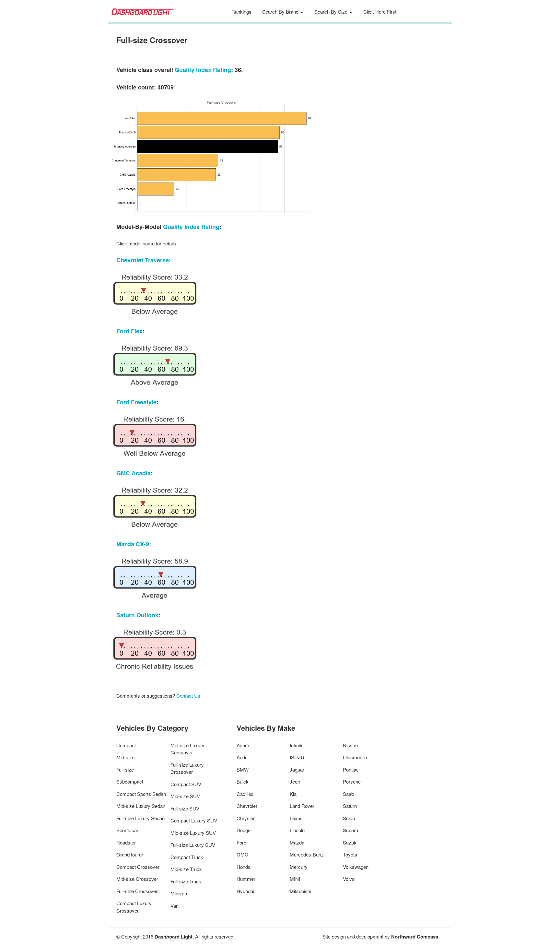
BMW (243, 769)
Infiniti (296, 745)
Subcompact (129, 781)
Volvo (349, 878)
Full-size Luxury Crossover (187, 768)
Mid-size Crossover (137, 878)
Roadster (126, 842)
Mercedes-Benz (307, 854)
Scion (349, 818)
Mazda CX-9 (132, 544)
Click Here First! (380, 11)
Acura (243, 745)
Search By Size (330, 11)
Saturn (350, 805)
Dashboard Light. (174, 936)
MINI (295, 878)
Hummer (246, 878)
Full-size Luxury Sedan (140, 818)
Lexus (296, 818)
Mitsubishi (300, 891)
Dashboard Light (142, 12)
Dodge (244, 830)
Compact (126, 745)
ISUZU (297, 757)
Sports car (127, 830)
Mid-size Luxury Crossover (187, 749)
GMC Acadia (133, 473)
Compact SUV (185, 784)
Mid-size (125, 757)
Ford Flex (129, 331)
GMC (242, 854)
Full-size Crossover (137, 891)
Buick (243, 781)
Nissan (350, 745)
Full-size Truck (185, 881)
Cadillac (245, 793)
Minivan (178, 893)
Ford (241, 842)
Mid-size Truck (186, 869)
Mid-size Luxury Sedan (140, 805)
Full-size (125, 769)
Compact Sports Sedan (141, 793)
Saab (348, 793)
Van (174, 905)
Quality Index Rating (203, 69)
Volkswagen (355, 866)
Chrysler (246, 818)
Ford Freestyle (136, 402)
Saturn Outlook (137, 615)
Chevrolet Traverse (142, 260)
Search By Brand (280, 11)
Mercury (299, 866)
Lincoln (297, 830)
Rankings (241, 11)
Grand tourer (129, 854)
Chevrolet (247, 805)
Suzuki (350, 842)
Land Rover (302, 805)
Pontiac (351, 769)
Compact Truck (186, 857)
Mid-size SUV (185, 796)
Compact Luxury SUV (193, 820)
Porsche (352, 781)
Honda (244, 866)
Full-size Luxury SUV (192, 844)
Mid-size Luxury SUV (193, 832)
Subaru (350, 830)
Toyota (350, 854)
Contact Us (188, 695)
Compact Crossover (137, 866)
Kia (293, 793)
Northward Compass (414, 936)
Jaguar (297, 769)
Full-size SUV (184, 808)
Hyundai (245, 891)
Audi (241, 757)
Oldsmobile (355, 757)
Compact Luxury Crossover (134, 907)
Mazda (297, 842)
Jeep (295, 781)
